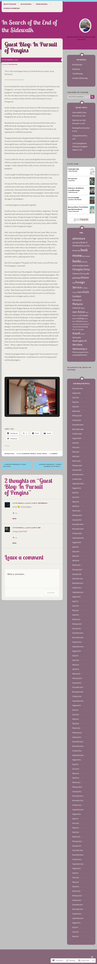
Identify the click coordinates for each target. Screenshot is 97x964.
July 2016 (75, 656)
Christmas (75, 274)
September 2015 (77, 701)
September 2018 (78, 538)
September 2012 (77, 864)
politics (74, 318)
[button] (26, 407)
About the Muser (10, 4)
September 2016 (78, 647)
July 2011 (75, 927)
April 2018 (75, 560)
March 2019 (76, 511)
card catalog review (80, 266)
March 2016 (76, 674)
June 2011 (75, 932)
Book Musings (26, 4)
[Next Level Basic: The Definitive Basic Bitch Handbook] (92, 213)
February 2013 (77, 841)
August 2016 (76, 651)
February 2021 (77, 416)
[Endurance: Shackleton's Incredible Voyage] (92, 194)
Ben (39, 527)
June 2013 (75, 823)
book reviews (86, 256)
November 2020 (78, 429)
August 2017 (76, 597)
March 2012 (76, 891)
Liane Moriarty (73, 171)
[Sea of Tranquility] (92, 203)
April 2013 (75, 832)
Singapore (85, 321)
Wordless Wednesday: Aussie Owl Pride (14, 465)
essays (84, 273)
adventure (25, 453)
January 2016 (76, 683)
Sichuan (79, 321)
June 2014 (75, 769)
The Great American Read (80, 327)
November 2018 (77, 529)
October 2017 (76, 588)
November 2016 (77, 637)
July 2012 (75, 873)
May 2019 (75, 502)
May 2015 (75, 719)
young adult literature (79, 355)
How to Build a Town (79, 112)
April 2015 (75, 723)
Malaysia (77, 304)
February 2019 (77, 515)
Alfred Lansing (73, 192)
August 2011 (76, 923)
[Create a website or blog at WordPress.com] (92, 957)
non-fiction (78, 312)
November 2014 (77, 746)
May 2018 (75, 556)
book (79, 242)
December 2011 (77, 905)
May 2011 (75, 936)
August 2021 (76, 393)
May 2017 (75, 610)
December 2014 (77, 742)
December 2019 (77, 474)
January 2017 (76, 628)
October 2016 (77, 642)
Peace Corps (75, 315)
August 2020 (76, 438)
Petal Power (76, 69)
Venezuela (76, 338)
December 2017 (77, 579)
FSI (82, 288)
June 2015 (75, 714)
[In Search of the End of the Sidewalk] (85, 26)
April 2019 (75, 506)
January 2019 (76, 520)
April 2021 (75, 407)
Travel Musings (41, 4)
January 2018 (76, 574)
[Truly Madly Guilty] (92, 175)
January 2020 (76, 470)
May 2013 (75, 828)
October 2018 (77, 533)
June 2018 (75, 551)
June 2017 (75, 606)
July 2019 (75, 493)
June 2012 (75, 878)
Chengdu (77, 269)
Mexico (83, 308)
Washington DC (79, 341)
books (76, 261)
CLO (81, 274)
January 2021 (76, 420)
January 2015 (76, 737)
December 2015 (77, 687)
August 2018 (76, 542)
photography (83, 315)
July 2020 (75, 443)
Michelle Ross (9, 453)
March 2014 (76, 782)
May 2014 (75, 773)
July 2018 (75, 547)
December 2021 (77, 388)
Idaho (79, 292)
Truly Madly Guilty (73, 169)
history (85, 288)
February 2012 (77, 896)
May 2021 (75, 402)
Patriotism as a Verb (79, 120)
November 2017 (77, 583)
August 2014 (76, 760)
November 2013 (77, 800)
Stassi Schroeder (74, 211)
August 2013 (76, 814)
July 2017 (75, 601)
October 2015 (76, 696)
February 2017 (77, 624)
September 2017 (77, 592)
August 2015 (76, 705)
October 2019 (77, 479)
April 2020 (75, 456)
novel (86, 312)
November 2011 (77, 909)
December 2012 (77, 850)
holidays (74, 292)
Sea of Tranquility (73, 197)
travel (44, 453)
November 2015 (77, 692)
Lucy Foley (72, 180)
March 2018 (76, 565)
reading (80, 318)
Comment (51, 592)
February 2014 (77, 787)
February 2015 (77, 733)
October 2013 (76, 805)
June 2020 (75, 447)
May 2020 (75, 452)
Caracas (84, 262)
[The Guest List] (92, 184)
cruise (39, 453)
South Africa (75, 324)
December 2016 (77, 633)
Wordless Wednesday (12, 8)
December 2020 (77, 425)
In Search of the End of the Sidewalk (29, 26)
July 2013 (75, 819)
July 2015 (75, 710)
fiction (85, 277)
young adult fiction (83, 352)
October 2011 (76, 914)
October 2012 (76, 859)
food (73, 283)
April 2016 (75, 669)
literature (77, 300)
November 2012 (77, 855)
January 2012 (76, 900)
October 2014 (77, 751)
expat (78, 278)
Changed (75, 136)
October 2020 (77, 434)
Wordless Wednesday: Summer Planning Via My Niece (50, 465)
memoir (76, 308)
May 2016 (75, 665)
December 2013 (77, 796)
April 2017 (75, 615)
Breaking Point (77, 128)
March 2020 (76, 461)
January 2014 (76, 792)
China (86, 269)
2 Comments (53, 453)
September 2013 (77, 810)
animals (33, 453)
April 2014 (75, 778)
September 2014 (78, 755)
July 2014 (75, 764)
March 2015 (76, 728)
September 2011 (77, 918)
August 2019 (76, 488)
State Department (84, 324)
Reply (15, 518)
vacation (82, 334)
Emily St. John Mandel (75, 199)
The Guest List (72, 178)
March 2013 (76, 837)
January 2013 (76, 846)
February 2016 (77, 678)
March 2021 (76, 411)
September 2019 (78, 484)
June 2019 (75, 497)
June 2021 (75, 397)
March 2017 (76, 619)
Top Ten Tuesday (78, 329)
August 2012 (76, 868)
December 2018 (77, 524)
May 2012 (75, 882)
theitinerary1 (43, 503)
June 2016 (75, 660)
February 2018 (77, 570)
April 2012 (75, 886)
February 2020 (77, 465)
